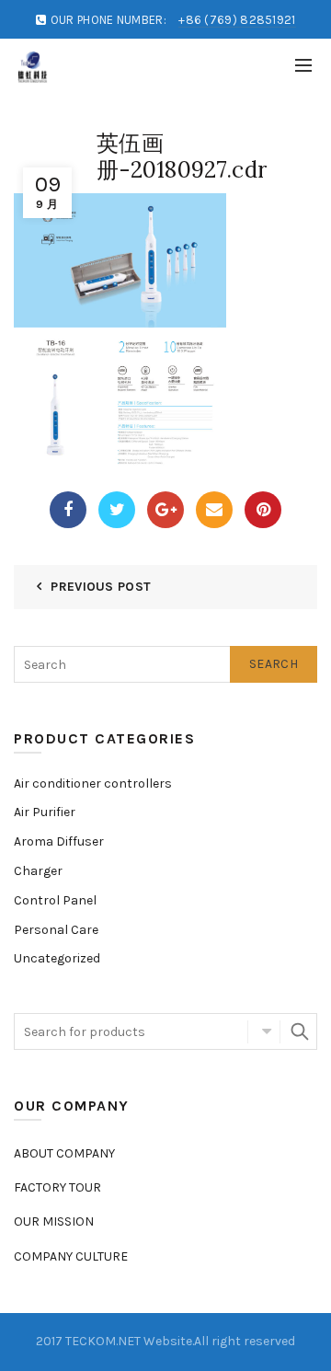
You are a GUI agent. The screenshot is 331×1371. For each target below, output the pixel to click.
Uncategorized (57, 958)
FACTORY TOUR (57, 1187)
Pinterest (263, 509)
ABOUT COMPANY (64, 1153)
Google (165, 509)
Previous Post (101, 586)
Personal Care (56, 930)
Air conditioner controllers (93, 783)
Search (273, 664)
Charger (38, 871)
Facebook (68, 509)
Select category (263, 1031)
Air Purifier (44, 812)
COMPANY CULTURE (71, 1256)
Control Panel (55, 900)
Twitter (116, 509)
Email (214, 509)
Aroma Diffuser (59, 841)
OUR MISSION (54, 1221)
